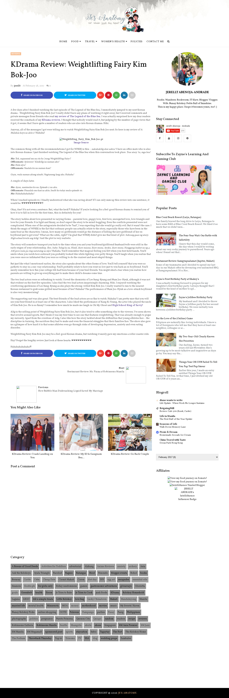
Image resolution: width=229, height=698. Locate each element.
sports (69, 631)
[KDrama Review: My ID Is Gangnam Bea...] (81, 432)
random (109, 618)
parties (101, 612)
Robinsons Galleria (22, 625)
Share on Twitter (76, 95)
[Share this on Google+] (100, 95)
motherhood (89, 605)
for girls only (45, 586)
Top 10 (58, 638)
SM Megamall (34, 631)
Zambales (126, 638)
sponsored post (53, 631)
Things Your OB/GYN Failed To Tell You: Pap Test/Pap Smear (198, 364)
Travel (90, 41)
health (38, 592)
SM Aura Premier (128, 625)
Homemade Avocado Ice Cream (175, 435)
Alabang (89, 566)
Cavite (27, 579)
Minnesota (53, 605)
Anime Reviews (105, 566)
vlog (95, 638)
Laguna (16, 599)
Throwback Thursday (40, 638)
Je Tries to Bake (64, 592)
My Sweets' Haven (129, 605)
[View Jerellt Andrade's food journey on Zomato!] (187, 478)
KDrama (115, 592)
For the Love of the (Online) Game (174, 318)
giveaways (126, 586)
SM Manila (18, 631)
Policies (136, 41)
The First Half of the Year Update (176, 419)
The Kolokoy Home (135, 631)
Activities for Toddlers (53, 566)
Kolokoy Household (133, 592)
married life (18, 605)
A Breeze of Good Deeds (25, 566)
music (113, 605)
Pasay (111, 612)
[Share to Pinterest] (132, 95)
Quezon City (83, 618)
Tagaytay (105, 631)
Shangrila (76, 625)
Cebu (37, 579)
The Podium (18, 638)
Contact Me (155, 41)
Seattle (63, 625)
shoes (98, 625)
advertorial (75, 566)
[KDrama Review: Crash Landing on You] (32, 432)
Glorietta (140, 586)
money (75, 605)
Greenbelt (26, 592)
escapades (123, 579)
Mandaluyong (128, 599)
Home (63, 41)
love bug (79, 599)
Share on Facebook (33, 95)
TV (79, 638)
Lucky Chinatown (97, 599)
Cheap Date (49, 579)
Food (75, 41)
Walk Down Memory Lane (173, 427)
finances (16, 586)
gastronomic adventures (104, 586)
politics (34, 618)
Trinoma (70, 638)
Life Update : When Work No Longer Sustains (182, 403)
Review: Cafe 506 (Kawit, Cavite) (175, 411)
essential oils (140, 579)
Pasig (121, 612)
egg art (111, 579)
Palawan (74, 612)
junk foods (101, 592)
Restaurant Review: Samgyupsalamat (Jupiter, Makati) (185, 261)
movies (103, 605)
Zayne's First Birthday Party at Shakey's (177, 279)
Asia (142, 566)
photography (19, 618)
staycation (81, 631)
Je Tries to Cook (83, 592)
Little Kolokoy (64, 599)
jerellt (17, 85)
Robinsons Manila (47, 625)
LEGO (26, 599)
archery (133, 566)
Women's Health (113, 41)
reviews (16, 54)
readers (121, 618)
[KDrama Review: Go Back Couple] (130, 432)
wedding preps (109, 638)
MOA (65, 605)
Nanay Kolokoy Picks (23, 612)
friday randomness (66, 586)
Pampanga (88, 612)
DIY (102, 579)
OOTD (63, 612)
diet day (92, 579)
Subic (94, 631)
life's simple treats (43, 599)
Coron (81, 579)
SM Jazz (145, 625)
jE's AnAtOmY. (127, 693)
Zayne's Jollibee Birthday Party (195, 297)
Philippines (133, 612)
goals (15, 592)
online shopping (47, 612)
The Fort (117, 631)
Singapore (110, 625)
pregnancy (47, 618)
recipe (131, 618)
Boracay (16, 579)
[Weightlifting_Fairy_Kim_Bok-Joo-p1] (81, 139)
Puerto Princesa (64, 618)
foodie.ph (29, 586)
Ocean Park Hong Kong (171, 443)
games (83, 586)
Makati (114, 599)
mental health (36, 605)
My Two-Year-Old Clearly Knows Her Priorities (196, 339)
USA (87, 638)
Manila (143, 599)
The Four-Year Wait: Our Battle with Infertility (198, 238)
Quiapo (97, 618)
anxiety (121, 566)
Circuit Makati (66, 579)
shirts (88, 625)
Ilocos (49, 592)
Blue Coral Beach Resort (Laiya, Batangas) (178, 217)
